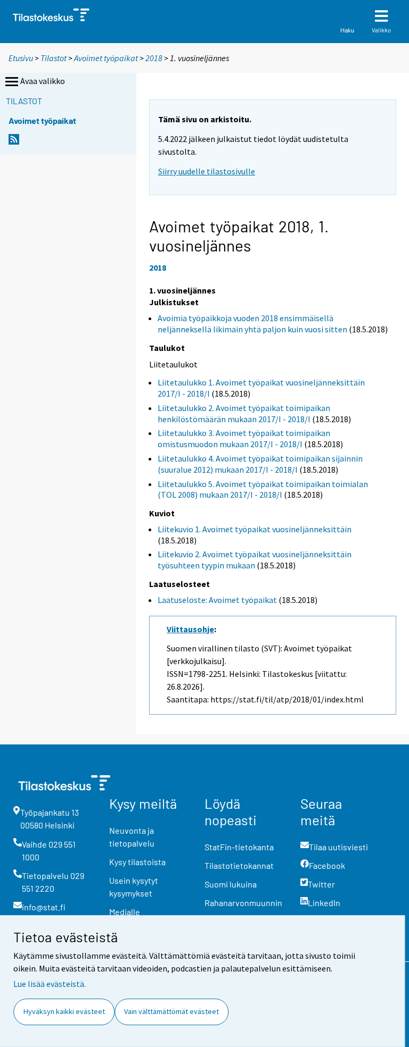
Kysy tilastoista (137, 862)
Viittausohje (190, 629)
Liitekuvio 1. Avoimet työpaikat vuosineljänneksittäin (254, 529)
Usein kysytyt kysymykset (133, 886)
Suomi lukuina (230, 884)
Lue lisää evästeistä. (49, 983)
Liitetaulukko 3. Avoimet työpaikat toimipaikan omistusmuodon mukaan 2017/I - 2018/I (244, 438)
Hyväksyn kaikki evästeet (64, 1011)
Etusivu (21, 58)
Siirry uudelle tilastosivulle (206, 171)
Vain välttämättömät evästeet (171, 1011)
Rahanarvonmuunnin (243, 903)
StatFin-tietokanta (239, 847)
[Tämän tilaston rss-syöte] (14, 142)
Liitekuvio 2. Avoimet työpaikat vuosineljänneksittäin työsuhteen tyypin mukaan (254, 560)
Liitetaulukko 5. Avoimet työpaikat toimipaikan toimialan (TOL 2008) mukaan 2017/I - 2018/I (263, 489)
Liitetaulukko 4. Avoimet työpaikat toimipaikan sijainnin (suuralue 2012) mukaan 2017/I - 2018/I (260, 464)
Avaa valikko (42, 81)
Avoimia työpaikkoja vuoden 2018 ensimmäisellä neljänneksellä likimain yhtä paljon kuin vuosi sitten (252, 323)
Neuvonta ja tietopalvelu (131, 836)
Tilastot (53, 58)
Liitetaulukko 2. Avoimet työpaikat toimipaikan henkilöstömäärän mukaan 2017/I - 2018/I (244, 413)
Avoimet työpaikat (106, 58)
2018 (153, 58)
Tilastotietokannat (239, 865)
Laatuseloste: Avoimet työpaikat (217, 599)
